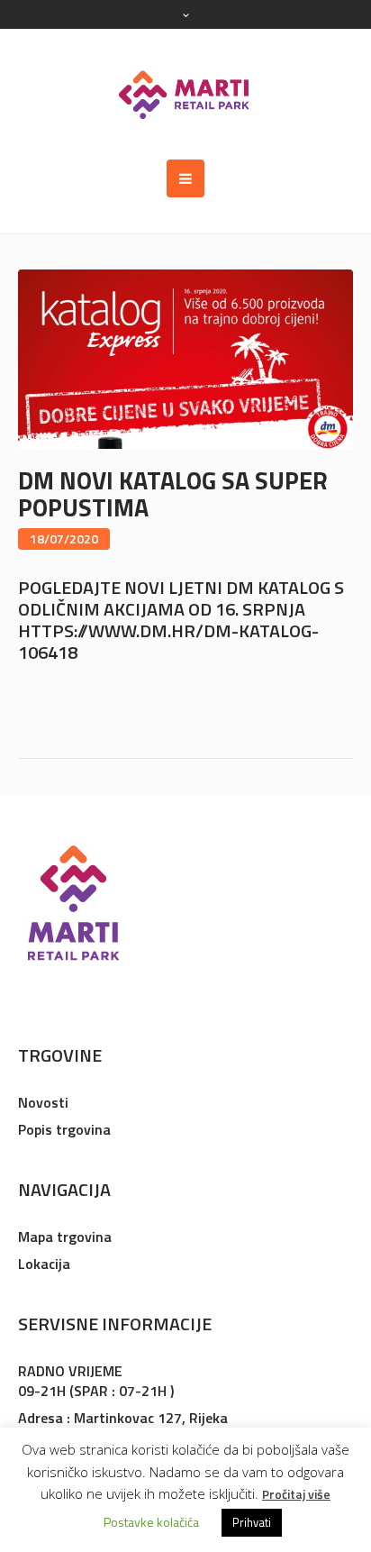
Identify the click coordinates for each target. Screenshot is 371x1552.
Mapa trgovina (65, 1236)
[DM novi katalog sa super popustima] (185, 357)
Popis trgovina (64, 1129)
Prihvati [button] (251, 1522)
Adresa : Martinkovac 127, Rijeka (123, 1418)
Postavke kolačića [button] (151, 1521)
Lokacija (44, 1263)
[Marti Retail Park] (185, 94)
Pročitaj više (296, 1493)
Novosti (43, 1102)
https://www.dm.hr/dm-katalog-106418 (168, 641)
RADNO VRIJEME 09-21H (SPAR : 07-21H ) (96, 1380)
